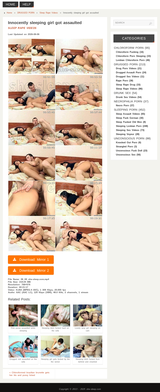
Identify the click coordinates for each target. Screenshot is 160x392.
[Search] (150, 23)
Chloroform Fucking (127, 52)
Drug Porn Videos (126, 68)
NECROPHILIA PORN (128, 101)
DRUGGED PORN (25, 13)
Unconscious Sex (125, 154)
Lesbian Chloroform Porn (130, 60)
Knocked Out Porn (126, 142)
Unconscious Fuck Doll (129, 150)
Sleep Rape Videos (49, 13)
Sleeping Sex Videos (127, 130)
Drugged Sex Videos (127, 76)
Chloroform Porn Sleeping (131, 56)
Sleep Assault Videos (128, 113)
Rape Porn (122, 80)
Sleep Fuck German (127, 118)
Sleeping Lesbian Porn (129, 126)
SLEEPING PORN (125, 109)
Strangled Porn (124, 146)
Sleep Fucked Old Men (129, 122)
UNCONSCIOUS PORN (129, 138)
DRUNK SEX (122, 93)
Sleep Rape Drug (125, 84)
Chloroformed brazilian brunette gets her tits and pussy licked (29, 373)
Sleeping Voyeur (125, 134)
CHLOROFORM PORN (129, 47)
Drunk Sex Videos (126, 97)
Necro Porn (122, 105)
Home (9, 13)
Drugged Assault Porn (128, 72)
